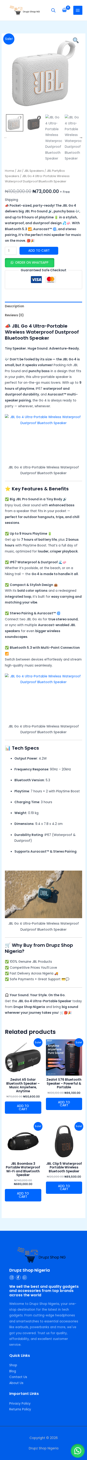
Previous (5, 137)
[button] (29, 262)
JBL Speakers (34, 171)
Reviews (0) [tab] (14, 315)
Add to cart (39, 250)
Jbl (19, 171)
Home (9, 171)
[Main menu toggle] (77, 10)
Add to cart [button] (23, 1107)
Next (81, 137)
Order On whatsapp (31, 262)
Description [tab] (14, 306)
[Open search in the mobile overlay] (53, 10)
